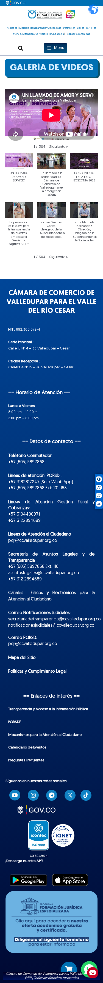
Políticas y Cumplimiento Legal (37, 671)
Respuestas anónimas (78, 34)
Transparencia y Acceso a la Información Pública (48, 709)
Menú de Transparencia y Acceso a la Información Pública (51, 28)
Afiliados (12, 28)
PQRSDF (14, 722)
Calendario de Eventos (27, 747)
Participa (91, 28)
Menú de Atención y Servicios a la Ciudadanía (38, 34)
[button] (20, 48)
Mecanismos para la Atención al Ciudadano (45, 735)
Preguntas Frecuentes (26, 760)
